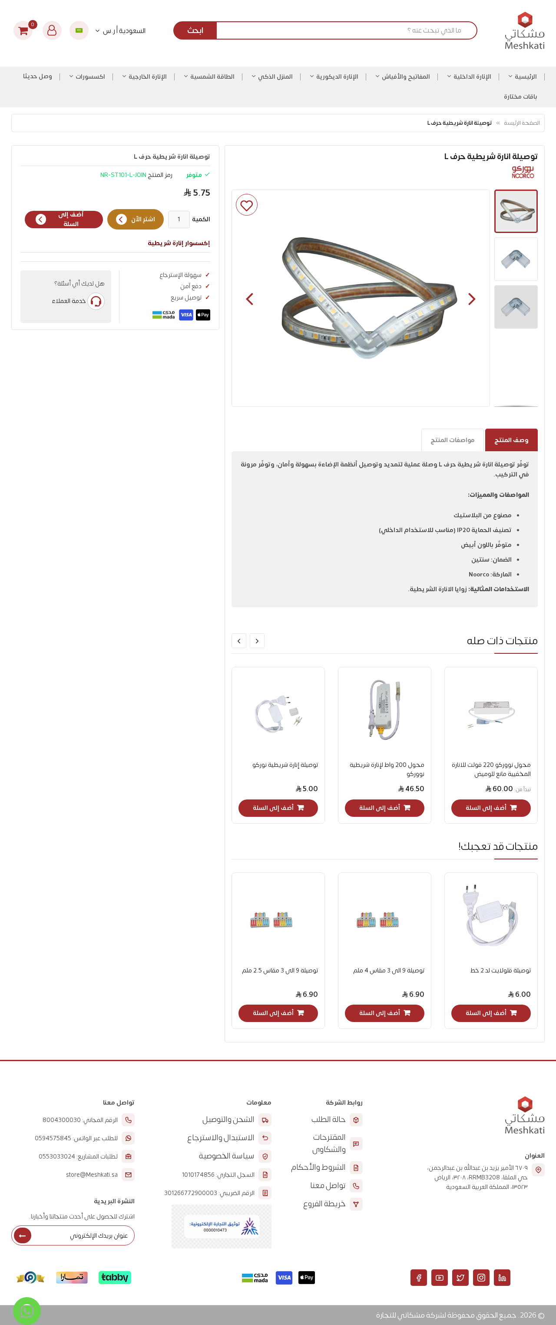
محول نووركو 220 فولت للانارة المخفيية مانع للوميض (491, 769)
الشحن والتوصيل (228, 1119)
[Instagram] (481, 1277)
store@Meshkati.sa (92, 1175)
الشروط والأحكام (318, 1167)
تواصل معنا (328, 1185)
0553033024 (57, 1157)
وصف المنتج (511, 440)
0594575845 (53, 1138)
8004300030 (62, 1120)
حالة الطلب (328, 1119)
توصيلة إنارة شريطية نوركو (285, 765)
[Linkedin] (502, 1277)
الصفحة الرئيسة (522, 122)
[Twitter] (460, 1277)
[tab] (511, 440)
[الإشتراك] (22, 1235)
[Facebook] (418, 1277)
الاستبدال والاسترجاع (221, 1138)
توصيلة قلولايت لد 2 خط (500, 970)
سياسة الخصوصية (227, 1156)
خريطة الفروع (324, 1204)
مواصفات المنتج (452, 440)
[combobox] (328, 30)
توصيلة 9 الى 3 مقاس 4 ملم (388, 970)
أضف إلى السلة (71, 219)
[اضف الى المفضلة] (247, 205)
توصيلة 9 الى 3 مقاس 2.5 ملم (280, 970)
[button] (249, 298)
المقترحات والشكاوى (329, 1143)
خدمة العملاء (69, 301)
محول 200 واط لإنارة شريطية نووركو (387, 769)
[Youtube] (439, 1277)
